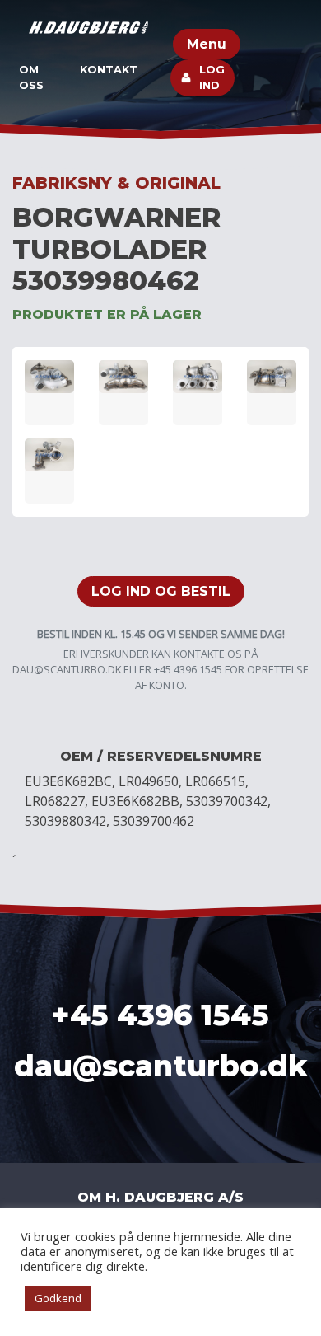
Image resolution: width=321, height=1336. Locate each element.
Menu (206, 44)
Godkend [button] (58, 1298)
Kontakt (108, 69)
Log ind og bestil (160, 591)
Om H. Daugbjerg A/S (160, 1197)
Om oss (31, 77)
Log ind (212, 77)
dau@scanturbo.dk (66, 669)
